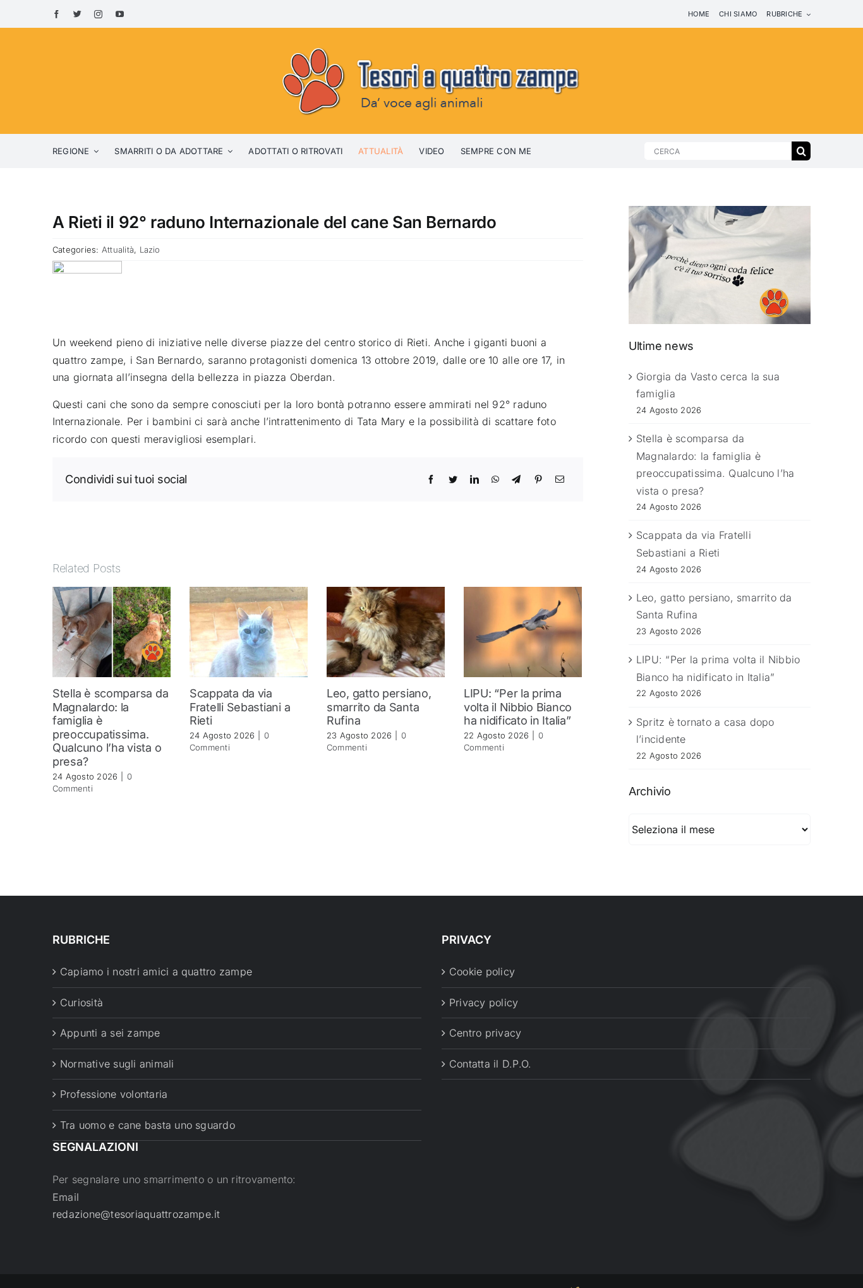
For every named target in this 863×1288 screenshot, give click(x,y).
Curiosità (81, 1002)
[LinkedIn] (474, 479)
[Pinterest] (538, 479)
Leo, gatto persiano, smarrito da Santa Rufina (379, 707)
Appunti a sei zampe (110, 1032)
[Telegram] (516, 479)
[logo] (431, 45)
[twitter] (77, 14)
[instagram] (98, 14)
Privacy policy (483, 1002)
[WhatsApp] (495, 479)
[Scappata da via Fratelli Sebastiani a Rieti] (249, 631)
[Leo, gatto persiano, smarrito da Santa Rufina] (386, 631)
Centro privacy (485, 1032)
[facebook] (56, 14)
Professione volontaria (113, 1094)
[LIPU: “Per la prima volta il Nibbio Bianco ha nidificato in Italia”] (523, 631)
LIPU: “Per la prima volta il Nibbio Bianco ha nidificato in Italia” (518, 707)
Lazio (150, 249)
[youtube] (120, 14)
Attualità (118, 249)
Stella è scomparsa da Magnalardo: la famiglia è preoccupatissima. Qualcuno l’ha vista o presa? (110, 727)
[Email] (559, 479)
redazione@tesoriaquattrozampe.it (136, 1214)
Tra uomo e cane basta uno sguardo (147, 1125)
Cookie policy (482, 971)
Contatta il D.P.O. (490, 1063)
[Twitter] (453, 479)
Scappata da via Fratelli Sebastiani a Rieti (240, 707)
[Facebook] (431, 479)
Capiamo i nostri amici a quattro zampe (156, 971)
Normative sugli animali (117, 1063)
